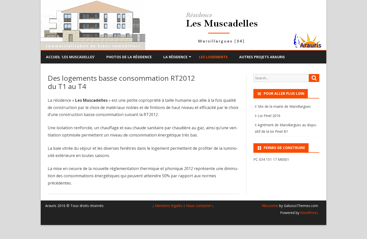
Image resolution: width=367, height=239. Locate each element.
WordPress (308, 212)
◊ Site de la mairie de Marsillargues (283, 106)
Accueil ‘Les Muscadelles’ (70, 56)
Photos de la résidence (129, 56)
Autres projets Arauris (262, 56)
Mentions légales (169, 205)
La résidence (175, 56)
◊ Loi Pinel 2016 (267, 115)
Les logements (213, 56)
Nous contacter (198, 205)
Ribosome (270, 205)
